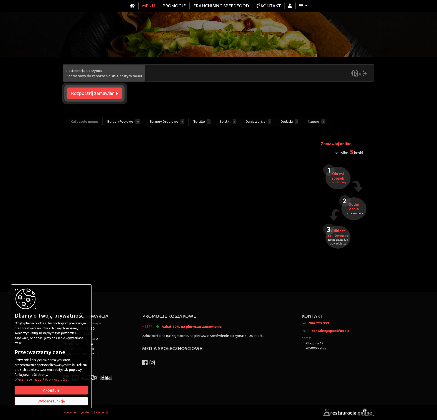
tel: (304, 323)
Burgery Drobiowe (166, 121)
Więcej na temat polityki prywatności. (41, 379)
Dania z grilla (257, 121)
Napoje (316, 121)
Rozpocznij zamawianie (94, 93)
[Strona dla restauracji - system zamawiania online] (348, 412)
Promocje (174, 5)
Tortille (201, 121)
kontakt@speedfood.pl (331, 331)
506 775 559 (319, 323)
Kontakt (270, 5)
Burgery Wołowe (123, 121)
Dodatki (288, 121)
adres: (306, 338)
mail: (305, 331)
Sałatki (227, 121)
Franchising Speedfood (221, 5)
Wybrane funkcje (51, 401)
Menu (148, 5)
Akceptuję (51, 390)
